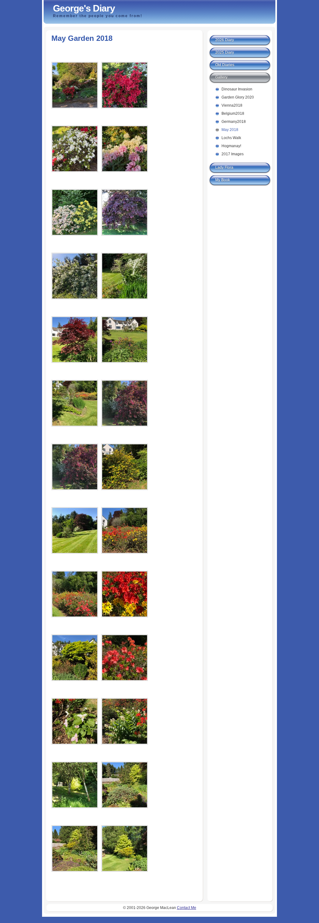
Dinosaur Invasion (236, 89)
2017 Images (232, 154)
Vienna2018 (231, 105)
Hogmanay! (231, 146)
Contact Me (186, 908)
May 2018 (229, 130)
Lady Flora (224, 167)
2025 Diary (224, 52)
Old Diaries (224, 65)
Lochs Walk (231, 138)
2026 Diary (224, 40)
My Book (222, 180)
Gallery (221, 77)
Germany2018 (233, 121)
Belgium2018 (232, 113)
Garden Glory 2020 (237, 97)
